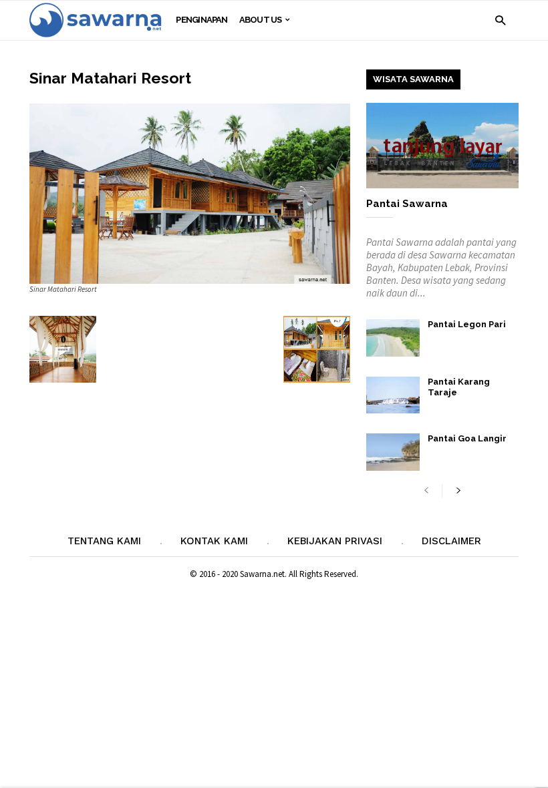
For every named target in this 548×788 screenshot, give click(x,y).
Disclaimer (451, 541)
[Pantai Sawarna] (442, 145)
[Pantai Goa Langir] (393, 452)
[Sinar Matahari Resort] (189, 194)
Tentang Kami (104, 541)
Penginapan (201, 20)
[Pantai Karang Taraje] (393, 395)
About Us (260, 20)
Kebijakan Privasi (334, 541)
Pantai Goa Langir (467, 438)
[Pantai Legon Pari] (393, 338)
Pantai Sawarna (407, 204)
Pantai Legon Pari (467, 324)
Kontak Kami (214, 541)
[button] (500, 19)
